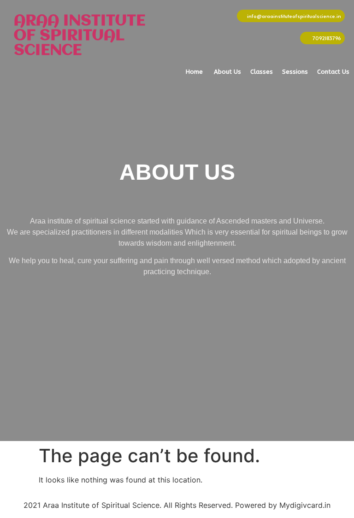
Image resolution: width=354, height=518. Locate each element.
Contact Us (333, 71)
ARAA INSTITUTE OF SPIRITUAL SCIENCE (79, 36)
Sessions (295, 71)
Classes (261, 71)
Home (194, 71)
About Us (227, 71)
